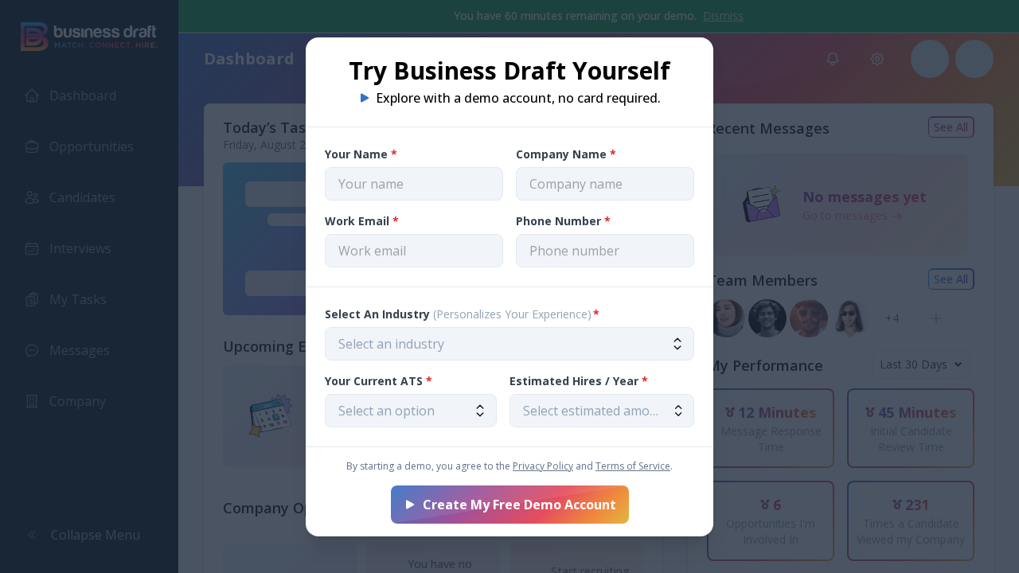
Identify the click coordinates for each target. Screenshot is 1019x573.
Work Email (362, 220)
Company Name (566, 154)
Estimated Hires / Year (579, 380)
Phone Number (563, 220)
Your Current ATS (378, 380)
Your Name (361, 154)
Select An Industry (462, 314)
